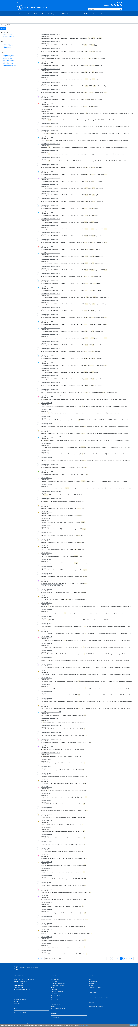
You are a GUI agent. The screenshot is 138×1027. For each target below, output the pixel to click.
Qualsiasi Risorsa (7, 34)
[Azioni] (17, 2)
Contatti (16, 1001)
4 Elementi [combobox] (39, 958)
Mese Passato (7, 62)
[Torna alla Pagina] (1, 21)
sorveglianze (7, 47)
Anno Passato (8, 63)
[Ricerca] (120, 9)
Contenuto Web (8, 36)
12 (125, 958)
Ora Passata (7, 57)
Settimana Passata (9, 60)
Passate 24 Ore (8, 58)
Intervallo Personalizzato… (10, 65)
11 (122, 958)
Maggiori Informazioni (84, 1025)
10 (118, 958)
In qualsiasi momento (8, 55)
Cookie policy (17, 1003)
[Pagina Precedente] (108, 958)
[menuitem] (19, 13)
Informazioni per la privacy (20, 999)
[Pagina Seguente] (135, 958)
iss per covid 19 (8, 45)
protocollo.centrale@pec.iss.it (23, 989)
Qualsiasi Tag (6, 44)
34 (132, 958)
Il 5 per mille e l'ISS (56, 1018)
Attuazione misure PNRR (20, 1013)
